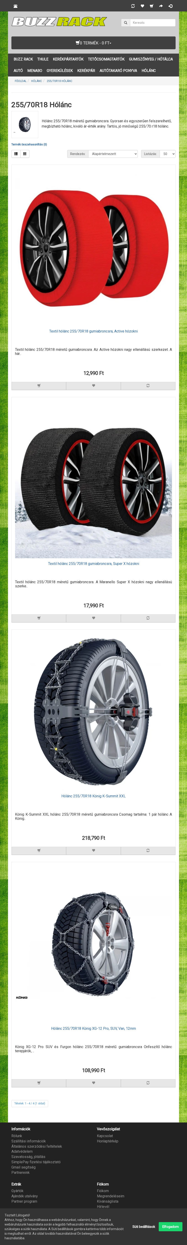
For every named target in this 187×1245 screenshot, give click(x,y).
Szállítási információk (28, 1141)
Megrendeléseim (110, 1196)
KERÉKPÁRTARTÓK (68, 59)
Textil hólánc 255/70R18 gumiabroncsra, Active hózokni (93, 331)
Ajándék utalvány (24, 1196)
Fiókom (103, 1191)
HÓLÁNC (149, 70)
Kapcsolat (105, 1136)
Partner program (24, 1201)
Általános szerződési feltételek (36, 1146)
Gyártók (17, 1191)
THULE (42, 59)
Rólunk (16, 1136)
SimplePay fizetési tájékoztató (36, 1162)
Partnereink (20, 1172)
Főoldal (20, 81)
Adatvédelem (22, 1151)
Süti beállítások (143, 1227)
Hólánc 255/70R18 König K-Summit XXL (93, 796)
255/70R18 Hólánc (59, 81)
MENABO (34, 70)
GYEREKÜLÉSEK (60, 70)
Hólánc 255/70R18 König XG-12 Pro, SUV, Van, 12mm (93, 1029)
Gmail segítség (23, 1167)
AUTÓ (18, 70)
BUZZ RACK (23, 59)
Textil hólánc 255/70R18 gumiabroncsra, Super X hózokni (93, 564)
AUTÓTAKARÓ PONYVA (118, 70)
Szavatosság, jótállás (28, 1157)
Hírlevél (103, 1206)
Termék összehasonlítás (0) (29, 144)
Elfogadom (170, 1227)
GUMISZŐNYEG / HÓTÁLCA (151, 59)
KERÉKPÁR (86, 70)
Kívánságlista (107, 1201)
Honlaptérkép (107, 1141)
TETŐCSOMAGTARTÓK (106, 59)
